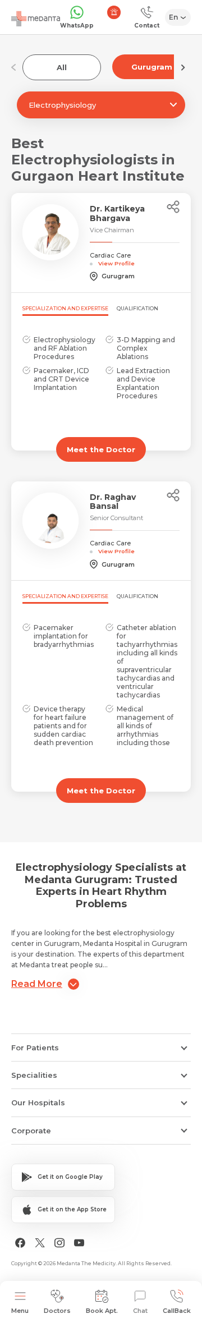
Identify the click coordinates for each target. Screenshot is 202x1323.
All (62, 67)
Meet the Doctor (101, 449)
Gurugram (151, 66)
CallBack (177, 1311)
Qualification (137, 308)
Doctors (57, 1311)
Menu (20, 1311)
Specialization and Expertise (65, 308)
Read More (36, 984)
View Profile (116, 263)
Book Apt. (102, 1311)
